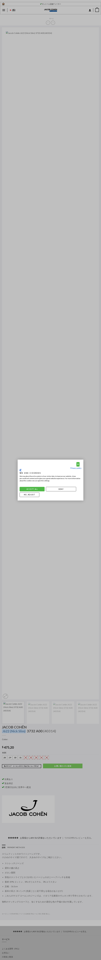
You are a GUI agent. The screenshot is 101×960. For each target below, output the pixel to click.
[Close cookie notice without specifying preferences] (78, 464)
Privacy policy (75, 468)
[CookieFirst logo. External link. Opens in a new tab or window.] (21, 470)
